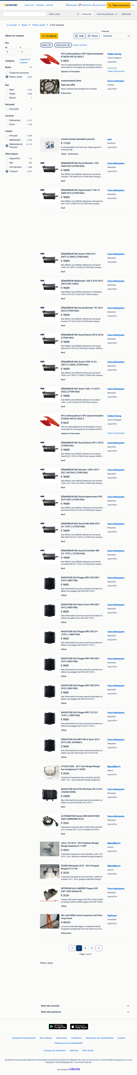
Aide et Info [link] (29, 5)
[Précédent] (72, 948)
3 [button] (91, 948)
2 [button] (85, 948)
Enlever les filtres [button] (80, 45)
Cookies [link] (121, 1038)
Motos (44, 45)
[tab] (79, 36)
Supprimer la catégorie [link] (25, 61)
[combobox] (24, 14)
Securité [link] (49, 5)
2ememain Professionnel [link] (23, 1038)
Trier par (105, 31)
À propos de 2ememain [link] (55, 1050)
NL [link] (133, 5)
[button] (85, 5)
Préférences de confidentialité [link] (68, 1043)
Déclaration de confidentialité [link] (99, 1038)
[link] (12, 5)
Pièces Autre (61, 45)
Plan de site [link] (87, 1050)
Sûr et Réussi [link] (46, 1038)
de (6, 47)
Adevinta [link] (74, 1050)
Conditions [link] (40, 5)
